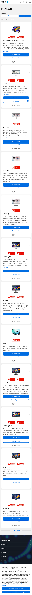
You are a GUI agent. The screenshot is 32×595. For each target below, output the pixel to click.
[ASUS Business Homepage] (4, 2)
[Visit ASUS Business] (5, 537)
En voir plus (15, 530)
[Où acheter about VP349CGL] (28, 101)
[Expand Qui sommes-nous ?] (30, 540)
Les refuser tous (8, 592)
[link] (16, 58)
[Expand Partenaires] (30, 544)
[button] (20, 2)
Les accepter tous (23, 592)
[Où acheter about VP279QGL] (28, 400)
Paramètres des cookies (16, 588)
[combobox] (9, 16)
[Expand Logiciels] (30, 561)
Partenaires (4, 544)
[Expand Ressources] (30, 556)
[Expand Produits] (30, 548)
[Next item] (28, 29)
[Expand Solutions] (30, 552)
